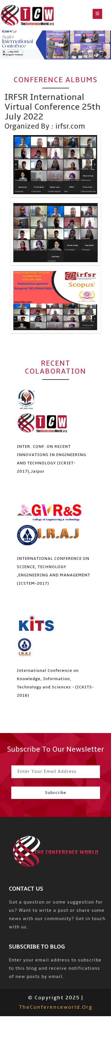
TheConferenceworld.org (55, 1007)
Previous (6, 37)
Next (6, 49)
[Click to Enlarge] (55, 164)
